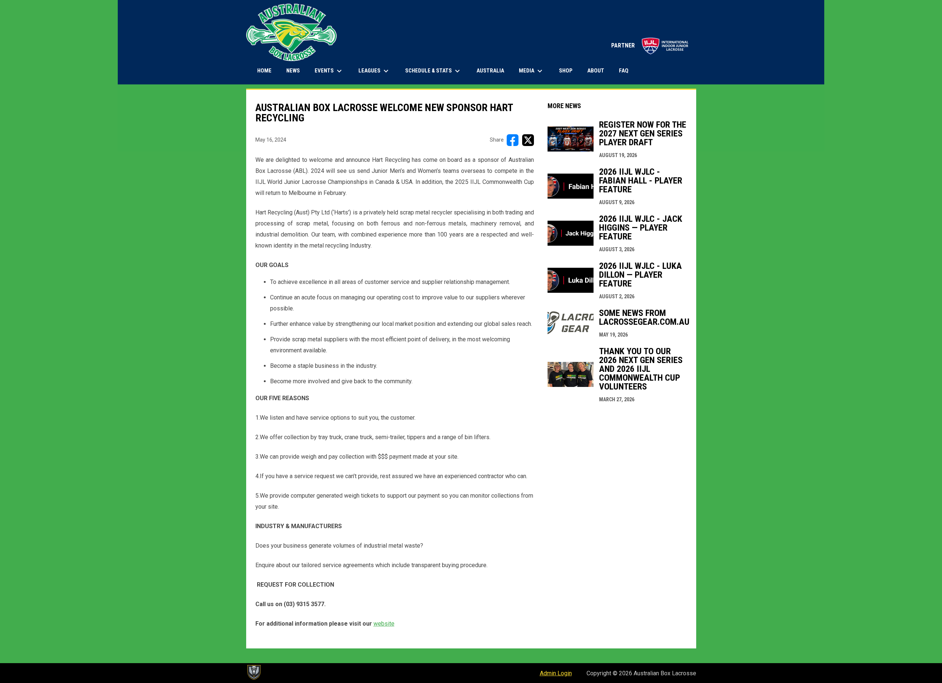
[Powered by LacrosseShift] (253, 672)
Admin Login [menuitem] (556, 673)
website (383, 623)
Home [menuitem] (264, 70)
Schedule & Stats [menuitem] (433, 71)
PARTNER (650, 45)
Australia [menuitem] (490, 70)
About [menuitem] (595, 70)
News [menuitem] (293, 70)
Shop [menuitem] (568, 70)
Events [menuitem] (329, 71)
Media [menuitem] (531, 71)
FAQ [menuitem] (623, 70)
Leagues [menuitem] (374, 71)
